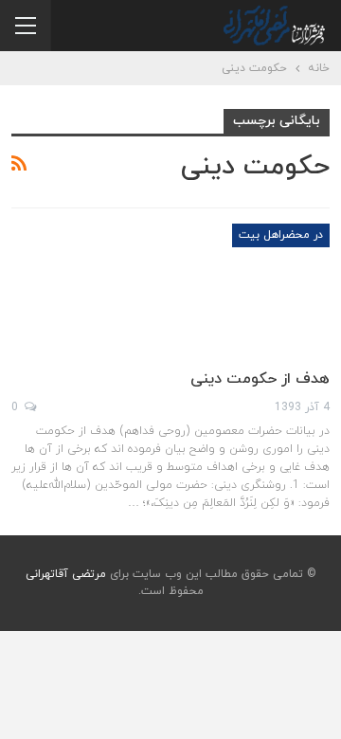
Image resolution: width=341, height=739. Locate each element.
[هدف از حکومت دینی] (230, 287)
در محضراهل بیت (281, 235)
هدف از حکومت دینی (260, 379)
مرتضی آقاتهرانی (66, 574)
